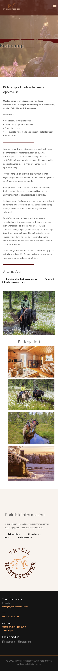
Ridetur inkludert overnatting (21, 279)
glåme (38, 664)
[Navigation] (54, 11)
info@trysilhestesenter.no (15, 606)
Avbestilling (14, 534)
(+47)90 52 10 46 (10, 616)
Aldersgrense (25, 537)
